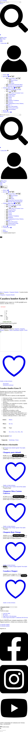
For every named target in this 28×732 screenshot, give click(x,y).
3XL (22, 432)
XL (16, 432)
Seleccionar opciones (18, 455)
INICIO (5, 75)
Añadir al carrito (6, 326)
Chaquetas (6, 292)
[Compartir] (3, 730)
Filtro (1, 41)
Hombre (21, 330)
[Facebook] (14, 662)
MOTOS (5, 76)
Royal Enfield (14, 80)
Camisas (10, 99)
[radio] (8, 311)
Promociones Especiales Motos (15, 84)
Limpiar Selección (7, 321)
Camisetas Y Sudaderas (13, 100)
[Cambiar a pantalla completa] (2, 730)
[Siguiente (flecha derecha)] (2, 731)
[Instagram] (14, 694)
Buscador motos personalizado (15, 86)
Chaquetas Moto (12, 94)
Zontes (12, 83)
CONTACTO (6, 112)
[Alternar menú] (12, 76)
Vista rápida (22, 447)
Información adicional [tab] (8, 385)
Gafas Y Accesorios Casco (17, 93)
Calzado (10, 97)
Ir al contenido (3, 0)
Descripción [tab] (6, 383)
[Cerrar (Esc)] (5, 730)
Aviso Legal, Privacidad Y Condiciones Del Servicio (15, 617)
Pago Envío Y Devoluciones (9, 616)
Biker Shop (2, 39)
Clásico (11, 330)
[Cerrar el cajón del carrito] (1, 609)
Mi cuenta (5, 614)
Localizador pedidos (5, 626)
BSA (12, 81)
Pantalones (10, 102)
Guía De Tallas (6, 613)
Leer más (24, 575)
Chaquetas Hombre (14, 292)
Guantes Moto (11, 96)
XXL (19, 432)
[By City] (10, 351)
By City (11, 423)
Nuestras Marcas (12, 78)
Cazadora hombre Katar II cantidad (8, 323)
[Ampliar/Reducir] (0, 730)
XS (9, 432)
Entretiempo (16, 330)
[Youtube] (14, 720)
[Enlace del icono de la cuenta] (14, 72)
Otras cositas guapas (12, 106)
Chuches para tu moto (13, 108)
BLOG (5, 110)
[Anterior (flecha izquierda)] (0, 731)
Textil (10, 436)
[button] (14, 40)
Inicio (1, 292)
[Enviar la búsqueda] (20, 2)
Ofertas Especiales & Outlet (14, 89)
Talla (1, 315)
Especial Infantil (12, 109)
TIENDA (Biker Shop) (8, 88)
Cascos (9, 91)
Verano (25, 330)
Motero (10, 419)
